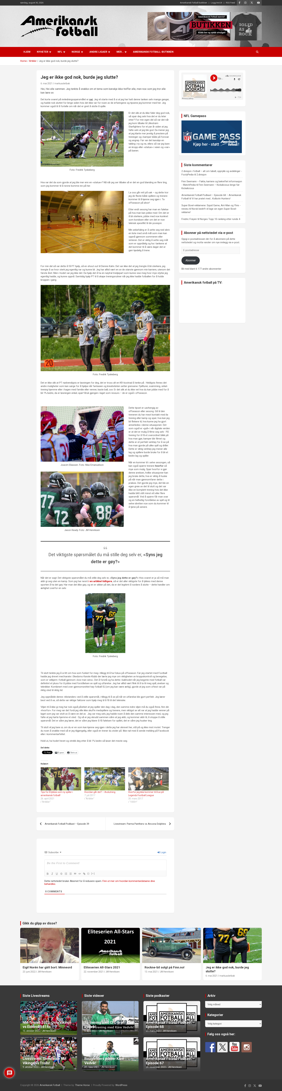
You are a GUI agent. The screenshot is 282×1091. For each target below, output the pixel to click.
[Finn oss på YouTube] (234, 1047)
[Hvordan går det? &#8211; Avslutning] (104, 778)
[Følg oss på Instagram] (246, 1047)
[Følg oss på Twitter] (222, 1047)
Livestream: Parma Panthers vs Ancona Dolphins (140, 823)
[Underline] (57, 874)
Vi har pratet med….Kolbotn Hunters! (211, 198)
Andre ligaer (98, 51)
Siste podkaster (158, 996)
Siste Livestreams (36, 996)
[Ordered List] (66, 874)
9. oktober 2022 (31, 1067)
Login (163, 852)
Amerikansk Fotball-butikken (193, 2)
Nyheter (42, 51)
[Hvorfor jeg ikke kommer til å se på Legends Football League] (148, 778)
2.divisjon (201, 174)
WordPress (121, 1085)
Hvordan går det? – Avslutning (99, 792)
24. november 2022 (156, 1067)
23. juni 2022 (29, 971)
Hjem (27, 51)
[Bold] (47, 874)
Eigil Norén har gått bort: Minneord (47, 967)
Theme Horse (82, 1085)
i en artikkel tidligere (100, 581)
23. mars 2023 (153, 1031)
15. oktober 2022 (31, 1031)
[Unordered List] (70, 874)
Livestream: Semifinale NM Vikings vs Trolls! (44, 1061)
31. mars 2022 (91, 1067)
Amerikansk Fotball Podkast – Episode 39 (67, 823)
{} (88, 873)
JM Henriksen (45, 971)
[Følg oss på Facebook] (210, 1047)
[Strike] (61, 874)
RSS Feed (230, 2)
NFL (60, 51)
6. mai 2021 (47, 83)
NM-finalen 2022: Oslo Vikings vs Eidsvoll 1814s (47, 1024)
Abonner (191, 260)
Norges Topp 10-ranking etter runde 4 (220, 219)
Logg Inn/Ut (216, 2)
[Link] (84, 874)
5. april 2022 (90, 1031)
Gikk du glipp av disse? (40, 923)
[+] (93, 873)
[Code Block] (79, 874)
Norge (76, 51)
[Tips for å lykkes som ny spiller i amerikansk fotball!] (61, 778)
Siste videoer (94, 996)
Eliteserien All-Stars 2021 (102, 967)
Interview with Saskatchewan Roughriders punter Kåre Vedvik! (108, 1058)
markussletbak (62, 83)
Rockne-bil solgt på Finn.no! (164, 967)
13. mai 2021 (151, 971)
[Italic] (52, 874)
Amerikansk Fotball (50, 1085)
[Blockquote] (75, 874)
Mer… (120, 51)
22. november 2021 (94, 971)
